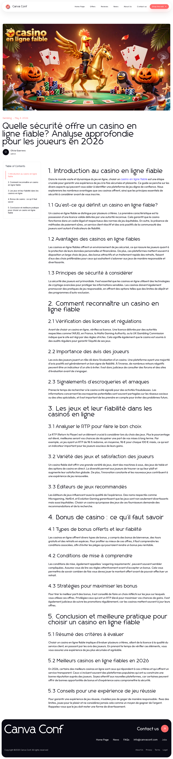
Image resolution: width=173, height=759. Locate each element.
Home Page (102, 739)
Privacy (149, 750)
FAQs (126, 739)
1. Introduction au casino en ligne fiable (22, 175)
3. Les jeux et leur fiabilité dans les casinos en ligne (23, 192)
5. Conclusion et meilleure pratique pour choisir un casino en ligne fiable (23, 210)
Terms (157, 750)
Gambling (7, 118)
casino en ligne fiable (134, 179)
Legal (165, 750)
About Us (139, 750)
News (116, 739)
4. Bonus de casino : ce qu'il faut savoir (22, 200)
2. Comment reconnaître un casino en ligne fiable (23, 183)
